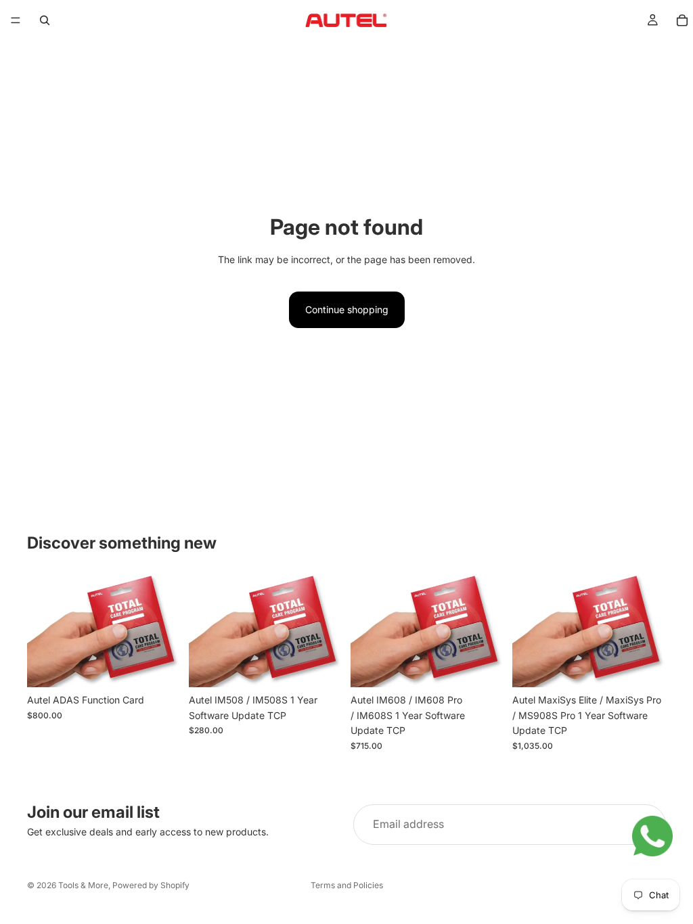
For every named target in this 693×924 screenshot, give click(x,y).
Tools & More (83, 885)
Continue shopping (346, 309)
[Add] (160, 667)
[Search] (45, 20)
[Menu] (15, 20)
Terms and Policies (347, 885)
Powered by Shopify (150, 885)
